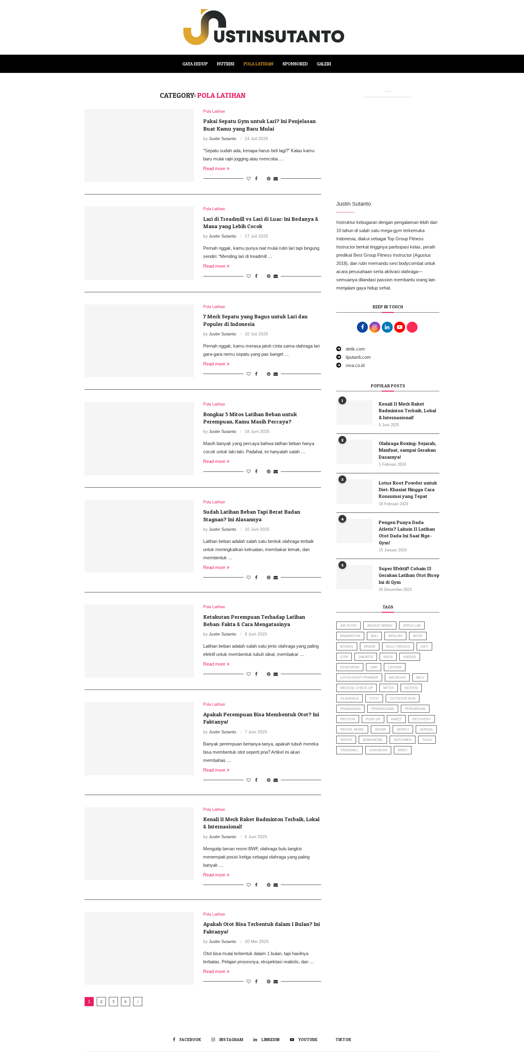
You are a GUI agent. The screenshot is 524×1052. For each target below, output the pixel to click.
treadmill (349, 750)
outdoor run (402, 698)
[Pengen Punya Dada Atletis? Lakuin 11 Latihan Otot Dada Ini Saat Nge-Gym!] (354, 531)
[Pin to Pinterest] (268, 178)
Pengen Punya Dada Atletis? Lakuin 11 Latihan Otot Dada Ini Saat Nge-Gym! (407, 532)
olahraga (349, 698)
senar (380, 729)
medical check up (356, 688)
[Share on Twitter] (262, 178)
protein (347, 719)
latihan (394, 667)
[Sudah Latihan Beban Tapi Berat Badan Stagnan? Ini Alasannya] (139, 536)
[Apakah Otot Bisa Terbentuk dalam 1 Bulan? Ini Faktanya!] (139, 948)
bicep (418, 636)
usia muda (378, 750)
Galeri (324, 63)
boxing (346, 646)
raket (396, 719)
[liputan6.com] (353, 357)
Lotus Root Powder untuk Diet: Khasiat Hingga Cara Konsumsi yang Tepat (408, 489)
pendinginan (382, 709)
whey (403, 750)
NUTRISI (225, 63)
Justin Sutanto (222, 138)
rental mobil (352, 729)
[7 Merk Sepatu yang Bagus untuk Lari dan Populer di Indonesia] (139, 340)
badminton (350, 636)
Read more (214, 168)
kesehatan (349, 667)
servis (346, 740)
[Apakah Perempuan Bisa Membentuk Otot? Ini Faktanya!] (139, 738)
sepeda (426, 729)
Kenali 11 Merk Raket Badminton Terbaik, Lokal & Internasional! (407, 410)
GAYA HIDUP (195, 63)
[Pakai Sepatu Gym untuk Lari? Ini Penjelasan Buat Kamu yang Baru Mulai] (139, 145)
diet (424, 646)
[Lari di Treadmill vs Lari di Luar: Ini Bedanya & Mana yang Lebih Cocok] (139, 243)
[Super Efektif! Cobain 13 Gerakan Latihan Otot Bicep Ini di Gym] (354, 577)
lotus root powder (359, 677)
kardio (409, 657)
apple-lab (412, 625)
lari (373, 667)
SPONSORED (295, 63)
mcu (420, 677)
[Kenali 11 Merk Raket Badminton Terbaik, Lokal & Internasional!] (139, 843)
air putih (348, 625)
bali (374, 636)
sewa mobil (373, 740)
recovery (421, 719)
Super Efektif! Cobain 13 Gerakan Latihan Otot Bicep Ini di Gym (409, 575)
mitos (388, 688)
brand (369, 646)
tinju (427, 740)
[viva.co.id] (350, 365)
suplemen (402, 740)
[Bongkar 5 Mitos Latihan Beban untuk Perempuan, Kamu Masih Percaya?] (139, 438)
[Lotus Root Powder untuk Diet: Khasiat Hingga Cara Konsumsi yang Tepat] (354, 491)
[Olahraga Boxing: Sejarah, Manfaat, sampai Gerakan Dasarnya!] (354, 452)
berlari (395, 636)
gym (344, 657)
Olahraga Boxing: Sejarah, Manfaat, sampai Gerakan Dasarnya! (407, 450)
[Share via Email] (276, 178)
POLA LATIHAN (259, 63)
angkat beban (379, 625)
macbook (397, 677)
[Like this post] (249, 178)
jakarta (365, 657)
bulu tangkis (398, 646)
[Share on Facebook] (256, 178)
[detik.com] (350, 348)
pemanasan (350, 709)
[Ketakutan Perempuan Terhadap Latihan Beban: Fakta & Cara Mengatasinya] (139, 641)
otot (374, 698)
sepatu (403, 729)
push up (373, 719)
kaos (388, 657)
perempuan (415, 709)
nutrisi (411, 688)
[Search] (339, 64)
